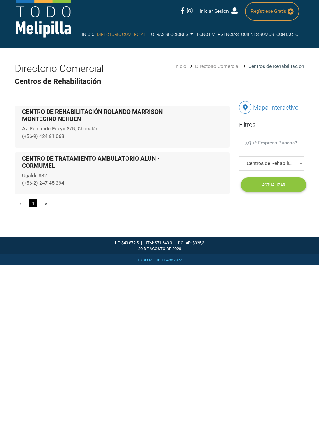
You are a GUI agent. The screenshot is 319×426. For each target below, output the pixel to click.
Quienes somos (257, 34)
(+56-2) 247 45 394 (43, 183)
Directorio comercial (121, 34)
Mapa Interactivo (274, 107)
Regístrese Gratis (269, 11)
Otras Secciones (170, 34)
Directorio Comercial (218, 66)
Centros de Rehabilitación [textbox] (273, 163)
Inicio (88, 34)
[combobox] (271, 163)
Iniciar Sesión (215, 11)
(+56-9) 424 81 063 (43, 136)
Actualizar (273, 184)
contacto (287, 34)
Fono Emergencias (218, 34)
